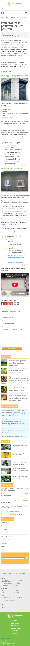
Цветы (17, 590)
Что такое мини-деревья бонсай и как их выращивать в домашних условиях (21, 462)
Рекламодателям (15, 628)
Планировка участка (7, 597)
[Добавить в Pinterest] (11, 303)
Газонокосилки (5, 522)
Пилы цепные (4, 532)
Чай (3, 592)
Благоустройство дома (12, 17)
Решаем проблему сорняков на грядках (11, 506)
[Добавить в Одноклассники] (8, 303)
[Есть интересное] (6, 35)
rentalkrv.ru (16, 64)
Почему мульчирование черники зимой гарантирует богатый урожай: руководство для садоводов (19, 388)
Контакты (15, 630)
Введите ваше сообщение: (9, 327)
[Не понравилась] (3, 35)
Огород (3, 578)
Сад (2, 571)
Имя (3, 315)
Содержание (15, 625)
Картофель (19, 583)
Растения (4, 588)
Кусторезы (4, 529)
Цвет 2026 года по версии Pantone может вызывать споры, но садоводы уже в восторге (18, 370)
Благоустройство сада (7, 573)
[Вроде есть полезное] (5, 35)
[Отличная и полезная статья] (9, 35)
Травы (3, 590)
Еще (2, 604)
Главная (3, 17)
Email (3, 321)
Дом (2, 595)
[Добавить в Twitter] (15, 303)
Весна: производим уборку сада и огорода (12, 493)
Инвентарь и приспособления (6, 581)
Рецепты (18, 606)
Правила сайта (15, 623)
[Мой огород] (15, 5)
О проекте (15, 620)
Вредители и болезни (21, 582)
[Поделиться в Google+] (5, 303)
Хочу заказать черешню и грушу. (15, 436)
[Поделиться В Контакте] (18, 303)
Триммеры (4, 543)
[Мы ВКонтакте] (2, 13)
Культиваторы (4, 526)
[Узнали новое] (7, 35)
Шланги (3, 546)
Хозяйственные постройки (20, 598)
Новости (4, 606)
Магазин (15, 633)
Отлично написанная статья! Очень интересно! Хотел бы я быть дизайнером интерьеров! (14, 430)
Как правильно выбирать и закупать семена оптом (14, 488)
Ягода (17, 592)
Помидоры (5, 585)
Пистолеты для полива (7, 536)
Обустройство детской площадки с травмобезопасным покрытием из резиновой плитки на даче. (13, 513)
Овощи (17, 585)
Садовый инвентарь (6, 539)
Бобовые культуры (7, 583)
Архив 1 (4, 607)
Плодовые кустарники (7, 575)
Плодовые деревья (21, 573)
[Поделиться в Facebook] (2, 303)
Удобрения (19, 580)
